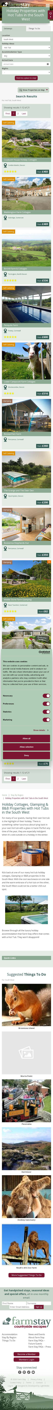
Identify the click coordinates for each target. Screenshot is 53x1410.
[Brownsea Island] (26, 1005)
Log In (10, 1386)
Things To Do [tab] (34, 28)
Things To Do (8, 1340)
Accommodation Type (12, 52)
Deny (26, 755)
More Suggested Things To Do (27, 1275)
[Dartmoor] (26, 1148)
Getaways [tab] (8, 28)
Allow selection (26, 747)
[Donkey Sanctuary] (26, 1196)
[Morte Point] (26, 1052)
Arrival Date (7, 60)
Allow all (26, 738)
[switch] (46, 704)
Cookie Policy (15, 1382)
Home (4, 795)
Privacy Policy (36, 1379)
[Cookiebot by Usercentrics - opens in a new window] (39, 652)
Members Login (26, 1359)
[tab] (33, 90)
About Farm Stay (36, 1337)
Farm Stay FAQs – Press (39, 1346)
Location (6, 35)
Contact (39, 1382)
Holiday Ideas (8, 43)
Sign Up (39, 1307)
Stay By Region (17, 795)
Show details (39, 730)
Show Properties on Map (33, 90)
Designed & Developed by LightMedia (33, 1386)
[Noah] (26, 1244)
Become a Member (26, 1354)
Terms (28, 1382)
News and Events (36, 1334)
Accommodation (9, 1334)
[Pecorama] (26, 1100)
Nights (5, 68)
